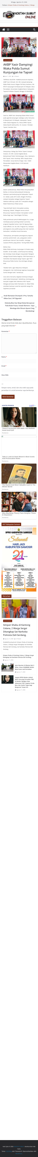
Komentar (5, 331)
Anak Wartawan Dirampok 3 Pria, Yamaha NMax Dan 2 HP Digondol (18, 297)
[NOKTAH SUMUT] (3, 29)
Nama (4, 357)
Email (3, 366)
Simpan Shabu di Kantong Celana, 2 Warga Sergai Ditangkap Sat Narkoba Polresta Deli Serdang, (16, 629)
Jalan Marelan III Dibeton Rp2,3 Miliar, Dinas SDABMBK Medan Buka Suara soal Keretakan (24, 667)
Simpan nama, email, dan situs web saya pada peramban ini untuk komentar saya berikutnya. (17, 389)
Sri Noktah (16, 76)
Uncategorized (8, 60)
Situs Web (4, 375)
